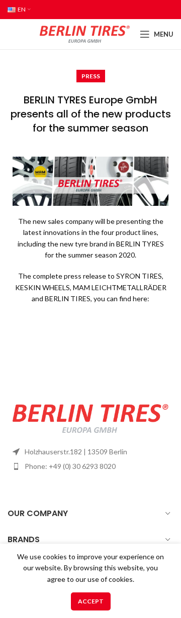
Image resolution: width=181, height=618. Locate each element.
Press (90, 76)
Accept (91, 601)
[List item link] (90, 466)
